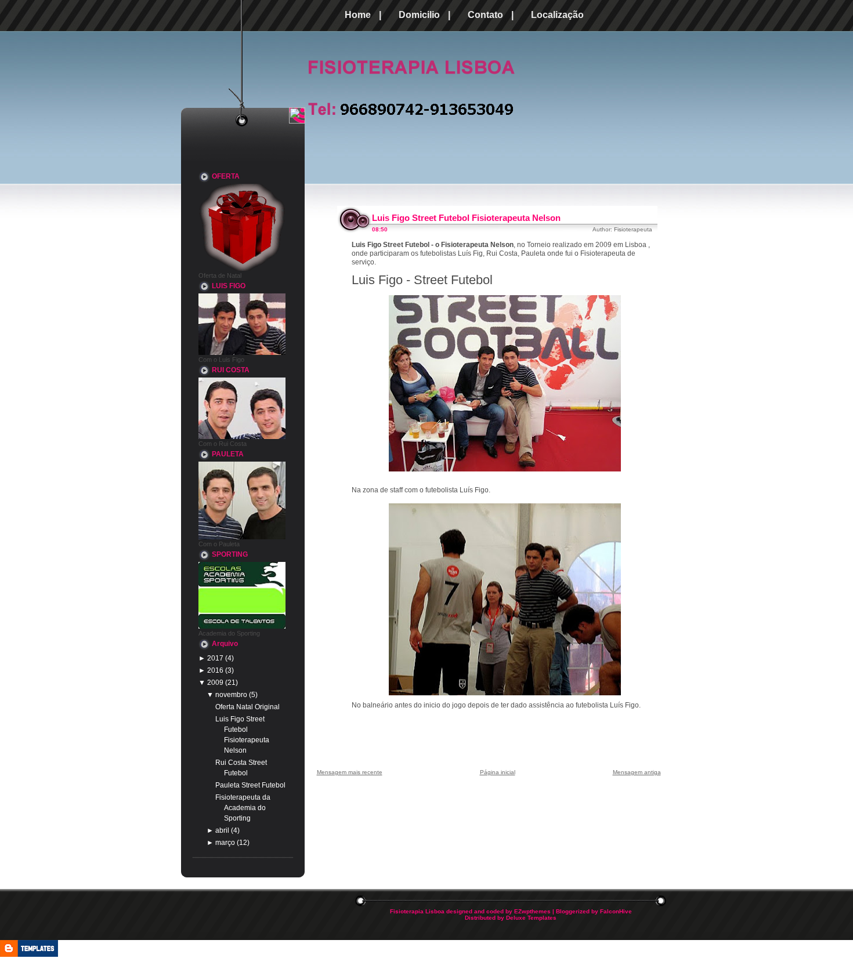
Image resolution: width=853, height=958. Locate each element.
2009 (215, 682)
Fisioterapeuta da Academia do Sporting (242, 807)
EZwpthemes (532, 911)
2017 (215, 658)
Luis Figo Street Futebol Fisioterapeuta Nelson (466, 218)
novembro (231, 695)
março (225, 843)
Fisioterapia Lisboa (417, 911)
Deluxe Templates (531, 918)
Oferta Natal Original (247, 707)
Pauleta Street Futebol (250, 785)
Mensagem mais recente (349, 772)
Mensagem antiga (637, 772)
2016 (215, 670)
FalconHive (616, 911)
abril (222, 830)
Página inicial (497, 772)
